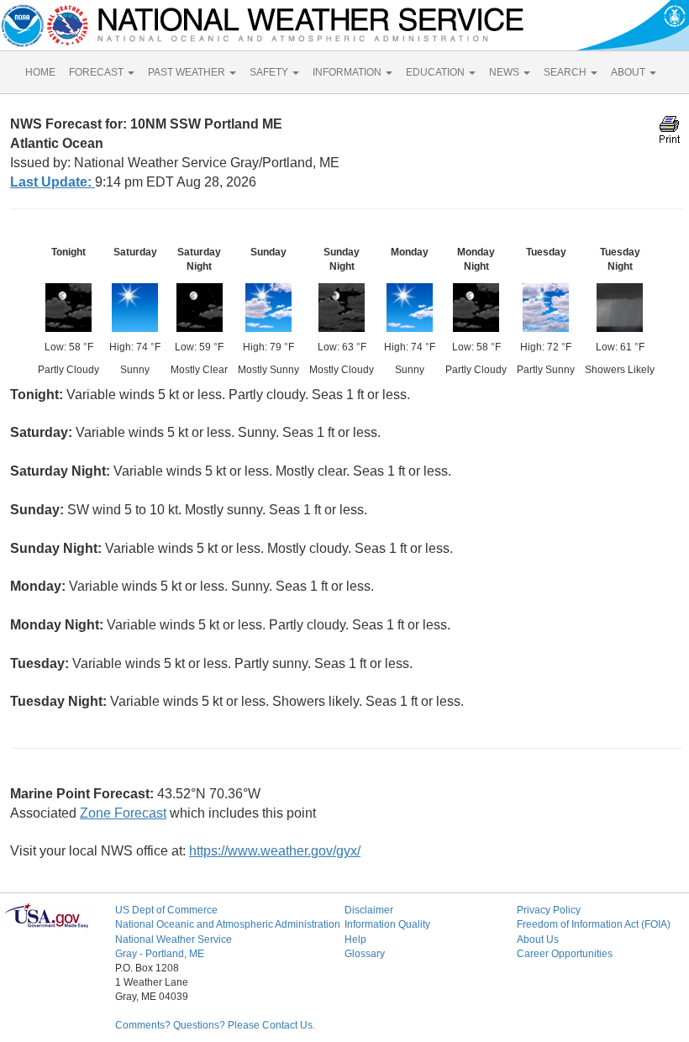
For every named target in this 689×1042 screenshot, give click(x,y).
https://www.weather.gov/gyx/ (274, 851)
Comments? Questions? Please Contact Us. (215, 1025)
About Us (538, 939)
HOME (40, 72)
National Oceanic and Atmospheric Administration (227, 924)
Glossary (364, 954)
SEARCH (566, 72)
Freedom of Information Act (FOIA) (594, 924)
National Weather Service (173, 939)
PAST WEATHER (188, 72)
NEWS (505, 72)
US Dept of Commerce (166, 910)
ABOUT (629, 72)
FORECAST (97, 72)
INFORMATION (348, 72)
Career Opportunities (565, 954)
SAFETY (270, 72)
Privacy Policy (549, 910)
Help (355, 939)
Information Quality (387, 924)
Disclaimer (368, 910)
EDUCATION (436, 72)
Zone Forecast (123, 813)
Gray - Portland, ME (159, 954)
